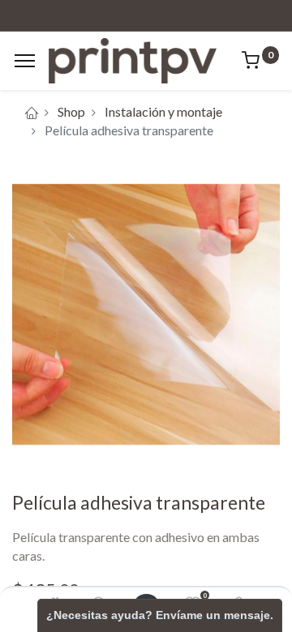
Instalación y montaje (163, 111)
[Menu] (24, 61)
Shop (71, 111)
